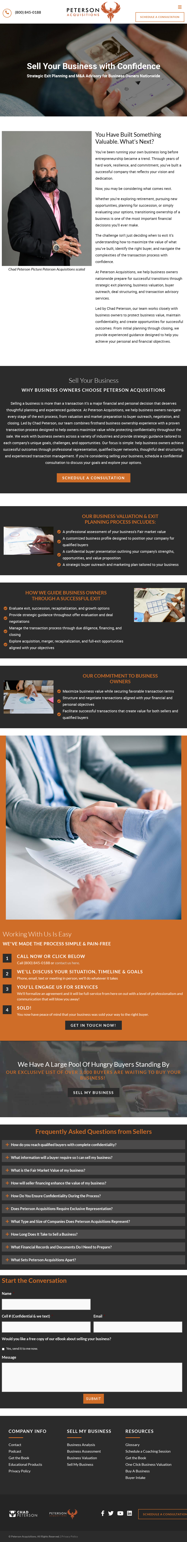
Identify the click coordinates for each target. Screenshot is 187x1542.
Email (99, 1316)
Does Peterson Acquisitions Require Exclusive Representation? (61, 1208)
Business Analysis (81, 1444)
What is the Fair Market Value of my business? (48, 1170)
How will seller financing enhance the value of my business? (58, 1183)
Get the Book (19, 1458)
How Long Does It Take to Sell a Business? (44, 1234)
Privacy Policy (19, 1471)
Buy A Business (137, 1471)
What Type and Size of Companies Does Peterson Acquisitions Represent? (70, 1221)
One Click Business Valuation (148, 1464)
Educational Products (25, 1464)
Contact (15, 1444)
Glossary (132, 1444)
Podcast (15, 1451)
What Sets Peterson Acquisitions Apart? (43, 1260)
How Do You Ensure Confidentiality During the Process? (56, 1196)
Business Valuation (82, 1458)
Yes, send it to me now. (22, 1348)
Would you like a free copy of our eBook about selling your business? (56, 1339)
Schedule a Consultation (160, 16)
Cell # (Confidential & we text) (27, 1316)
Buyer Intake (135, 1477)
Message (9, 1357)
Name (8, 1293)
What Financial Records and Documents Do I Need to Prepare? (61, 1247)
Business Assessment (84, 1451)
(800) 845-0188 (27, 12)
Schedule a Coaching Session (148, 1451)
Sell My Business (80, 1464)
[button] (93, 1144)
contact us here (67, 963)
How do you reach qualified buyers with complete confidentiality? (63, 1144)
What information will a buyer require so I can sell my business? (61, 1157)
